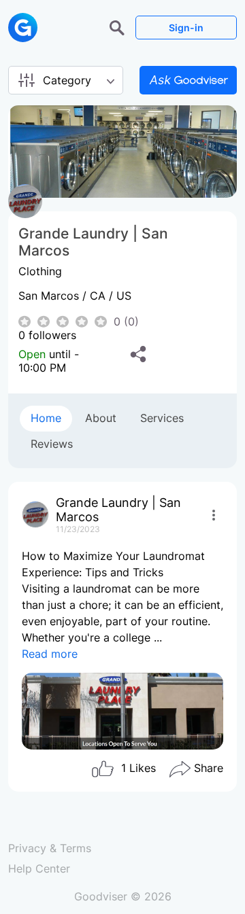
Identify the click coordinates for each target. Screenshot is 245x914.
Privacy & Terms (49, 848)
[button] (118, 26)
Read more (50, 654)
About (100, 418)
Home (46, 418)
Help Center (39, 868)
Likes (138, 768)
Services (162, 418)
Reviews (52, 444)
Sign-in (186, 27)
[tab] (46, 419)
